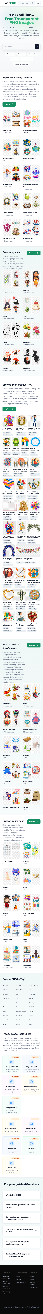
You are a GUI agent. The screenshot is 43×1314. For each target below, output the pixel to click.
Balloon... (33, 519)
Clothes (5, 1007)
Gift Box (5, 990)
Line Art (5, 342)
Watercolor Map (6, 476)
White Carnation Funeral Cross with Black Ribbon (21, 604)
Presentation (7, 939)
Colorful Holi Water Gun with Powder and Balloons (8, 431)
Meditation (6, 994)
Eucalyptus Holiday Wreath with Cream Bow (33, 537)
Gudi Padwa (7, 704)
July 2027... (6, 517)
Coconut (18, 1007)
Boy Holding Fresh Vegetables (7, 450)
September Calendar (21, 64)
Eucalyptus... (31, 542)
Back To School (28, 913)
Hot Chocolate (26, 59)
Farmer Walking (32, 498)
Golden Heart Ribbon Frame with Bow (7, 604)
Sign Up (18, 1279)
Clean (9, 3)
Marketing (26, 939)
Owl (17, 998)
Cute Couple (7, 587)
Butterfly (18, 985)
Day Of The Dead (9, 729)
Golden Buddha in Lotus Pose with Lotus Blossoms (23, 515)
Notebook (19, 1015)
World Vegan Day (6, 453)
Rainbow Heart (7, 498)
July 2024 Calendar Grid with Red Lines (9, 513)
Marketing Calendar (6, 1293)
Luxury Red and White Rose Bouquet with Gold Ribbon (32, 626)
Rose (17, 1003)
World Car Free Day (29, 158)
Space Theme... (8, 565)
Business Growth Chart (11, 807)
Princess (5, 1003)
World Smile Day (8, 158)
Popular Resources (6, 1282)
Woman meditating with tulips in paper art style (35, 472)
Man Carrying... (21, 543)
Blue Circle (34, 455)
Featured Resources (6, 1288)
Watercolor (27, 342)
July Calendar (7, 519)
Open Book (6, 998)
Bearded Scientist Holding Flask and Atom (34, 430)
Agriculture (6, 985)
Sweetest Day (21, 432)
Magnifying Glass (21, 1011)
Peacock (5, 1020)
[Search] (32, 3)
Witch (31, 1024)
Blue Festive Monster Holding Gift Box (8, 537)
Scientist (32, 435)
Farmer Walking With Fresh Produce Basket (33, 493)
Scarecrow (21, 54)
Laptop (5, 628)
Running (31, 1003)
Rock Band (31, 587)
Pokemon (32, 1020)
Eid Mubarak (33, 1007)
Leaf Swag (31, 540)
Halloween (10, 54)
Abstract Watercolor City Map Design (6, 472)
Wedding (6, 887)
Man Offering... (21, 435)
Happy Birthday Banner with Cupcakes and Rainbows (25, 559)
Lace (4, 1011)
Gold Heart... (7, 606)
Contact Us (34, 1287)
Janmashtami (8, 213)
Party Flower (31, 628)
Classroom (27, 965)
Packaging (26, 755)
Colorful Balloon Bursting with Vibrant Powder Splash (35, 515)
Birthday (26, 861)
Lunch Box (32, 54)
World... (24, 452)
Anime (5, 316)
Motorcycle (33, 994)
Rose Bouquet (32, 630)
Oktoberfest (7, 184)
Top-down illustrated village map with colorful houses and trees (34, 605)
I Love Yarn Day (7, 496)
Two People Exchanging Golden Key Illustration (25, 451)
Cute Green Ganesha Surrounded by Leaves (16, 451)
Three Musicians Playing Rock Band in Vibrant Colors (33, 582)
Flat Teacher (33, 432)
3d (3, 290)
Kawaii (25, 316)
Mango (31, 1011)
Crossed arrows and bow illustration (19, 582)
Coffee (25, 807)
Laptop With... (7, 630)
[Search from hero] (37, 46)
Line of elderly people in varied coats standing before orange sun (21, 471)
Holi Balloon (6, 432)
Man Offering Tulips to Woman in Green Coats (21, 430)
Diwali (25, 704)
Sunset (18, 1024)
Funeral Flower (20, 606)
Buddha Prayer (23, 517)
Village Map (32, 609)
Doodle (5, 368)
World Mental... (33, 474)
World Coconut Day (30, 213)
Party (25, 887)
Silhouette (26, 368)
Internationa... (32, 584)
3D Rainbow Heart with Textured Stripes (9, 493)
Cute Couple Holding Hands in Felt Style (7, 582)
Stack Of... (21, 540)
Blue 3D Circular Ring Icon (34, 450)
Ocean (31, 1015)
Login (18, 1276)
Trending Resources (6, 1277)
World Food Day (32, 496)
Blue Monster (7, 542)
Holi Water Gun (7, 435)
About (32, 1276)
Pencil (18, 1020)
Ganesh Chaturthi (9, 238)
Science (14, 59)
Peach (31, 998)
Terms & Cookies (32, 1283)
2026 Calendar (8, 861)
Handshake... (25, 455)
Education (6, 965)
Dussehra (18, 584)
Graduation (7, 913)
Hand (30, 990)
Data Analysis (27, 781)
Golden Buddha (21, 520)
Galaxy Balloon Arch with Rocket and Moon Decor (8, 560)
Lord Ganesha (15, 453)
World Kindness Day (30, 729)
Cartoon (26, 290)
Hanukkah (6, 755)
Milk (17, 994)
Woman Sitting (19, 631)
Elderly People (18, 476)
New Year (5, 1015)
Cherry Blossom (34, 985)
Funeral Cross (20, 609)
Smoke (5, 1024)
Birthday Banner (30, 562)
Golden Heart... (7, 609)
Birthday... (6, 540)
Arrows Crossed (19, 587)
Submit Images (21, 1282)
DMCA (32, 1279)
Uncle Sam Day (28, 238)
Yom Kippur (7, 130)
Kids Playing (7, 781)
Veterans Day (18, 473)
